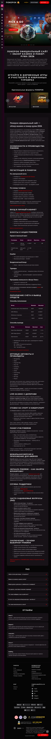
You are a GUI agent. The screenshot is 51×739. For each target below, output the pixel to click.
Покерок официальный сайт (23, 212)
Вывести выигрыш (24, 350)
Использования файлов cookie (39, 675)
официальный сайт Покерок (28, 176)
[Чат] (47, 731)
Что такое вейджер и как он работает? (18, 594)
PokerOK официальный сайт (25, 190)
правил (39, 287)
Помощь (15, 672)
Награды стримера (17, 675)
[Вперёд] (47, 100)
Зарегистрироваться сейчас (17, 205)
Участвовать (13, 29)
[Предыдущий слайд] (7, 25)
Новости (15, 687)
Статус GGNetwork (17, 670)
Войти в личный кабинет (16, 228)
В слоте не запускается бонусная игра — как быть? (22, 599)
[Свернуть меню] (2, 2)
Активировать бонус (15, 291)
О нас (14, 668)
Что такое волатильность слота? (17, 604)
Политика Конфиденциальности (37, 672)
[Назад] (7, 100)
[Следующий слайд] (47, 25)
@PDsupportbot (24, 488)
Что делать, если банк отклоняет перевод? (20, 589)
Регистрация (34, 2)
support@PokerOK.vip (28, 490)
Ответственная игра (36, 678)
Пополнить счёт (14, 350)
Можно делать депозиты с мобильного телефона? (22, 584)
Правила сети (35, 677)
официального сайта (34, 474)
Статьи (15, 688)
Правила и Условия (36, 669)
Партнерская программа (19, 673)
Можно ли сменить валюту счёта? (17, 579)
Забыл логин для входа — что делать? (18, 574)
